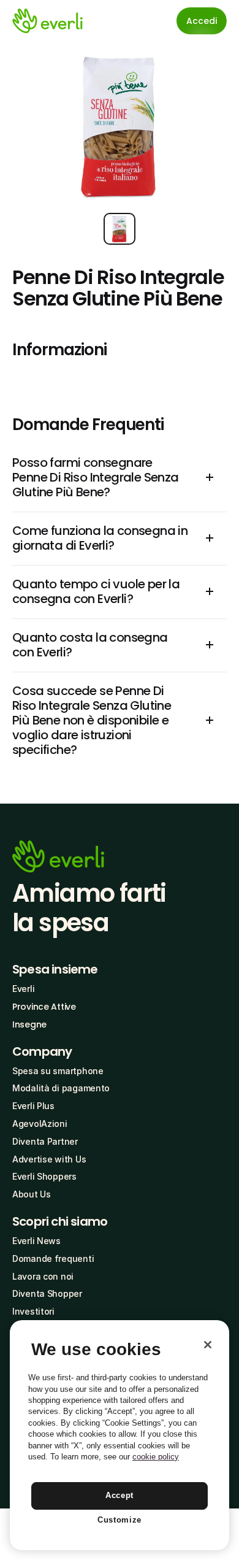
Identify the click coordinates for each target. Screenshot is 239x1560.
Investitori (33, 1311)
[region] (119, 1435)
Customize (119, 1519)
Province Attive (44, 1007)
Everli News (36, 1240)
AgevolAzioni (39, 1123)
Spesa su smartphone (58, 1071)
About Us (31, 1194)
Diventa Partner (45, 1141)
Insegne (29, 1024)
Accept (119, 1495)
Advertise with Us (49, 1159)
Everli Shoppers (44, 1176)
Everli (23, 988)
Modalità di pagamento (61, 1088)
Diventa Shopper (47, 1293)
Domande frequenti (53, 1258)
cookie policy (155, 1456)
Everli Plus (33, 1106)
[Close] (207, 1344)
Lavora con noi (43, 1276)
